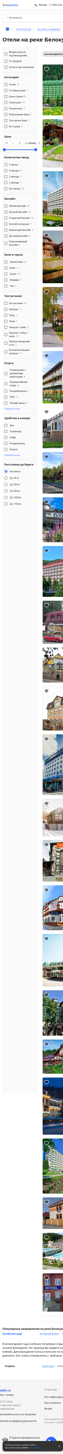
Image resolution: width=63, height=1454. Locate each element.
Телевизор (15, 431)
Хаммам (15, 280)
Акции (48, 1408)
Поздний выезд (19, 391)
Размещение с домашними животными (18, 373)
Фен (12, 425)
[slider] (4, 149)
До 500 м (15, 491)
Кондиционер (17, 443)
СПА (14, 397)
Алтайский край (12, 1333)
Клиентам (50, 1389)
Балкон (14, 449)
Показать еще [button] (12, 408)
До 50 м (14, 478)
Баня (14, 268)
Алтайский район (49, 1333)
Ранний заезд (18, 403)
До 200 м (15, 484)
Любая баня (18, 262)
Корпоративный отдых (18, 384)
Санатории (48, 1366)
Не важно (15, 471)
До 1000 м (15, 497)
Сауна (15, 274)
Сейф (13, 437)
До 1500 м (15, 504)
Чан (13, 286)
